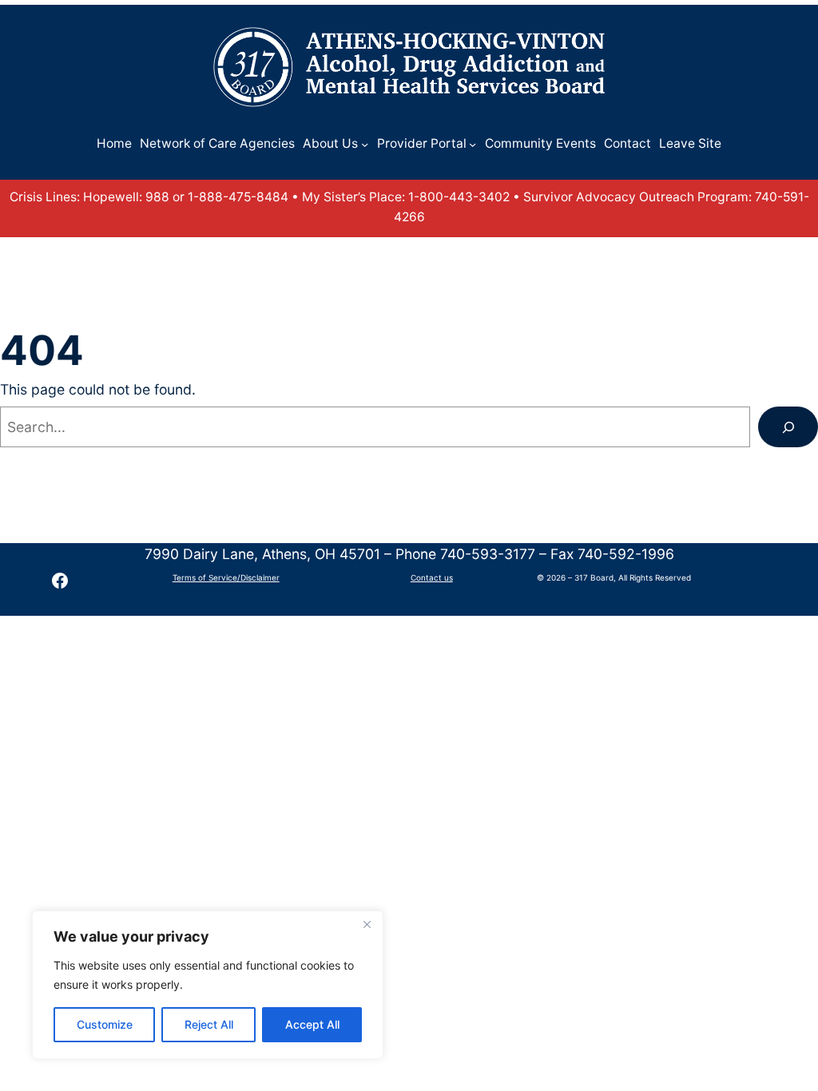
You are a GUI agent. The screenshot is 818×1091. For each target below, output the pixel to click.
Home (114, 143)
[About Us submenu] (364, 144)
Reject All (209, 1024)
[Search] (788, 427)
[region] (207, 984)
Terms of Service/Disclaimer (226, 577)
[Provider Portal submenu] (472, 144)
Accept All (312, 1024)
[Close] (366, 924)
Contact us (432, 577)
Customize (105, 1024)
